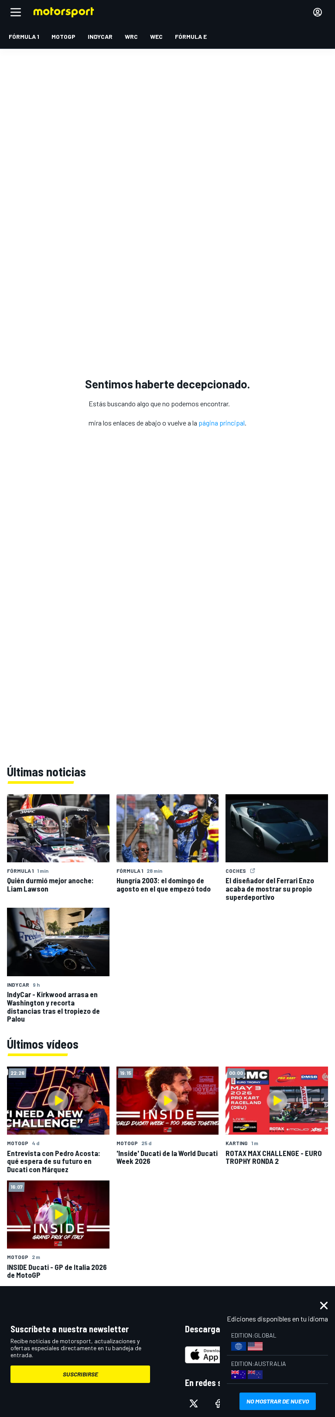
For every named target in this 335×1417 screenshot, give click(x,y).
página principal (221, 423)
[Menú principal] (16, 12)
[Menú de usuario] (317, 12)
